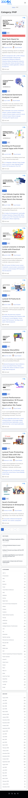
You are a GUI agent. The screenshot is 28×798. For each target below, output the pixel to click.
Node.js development (16, 63)
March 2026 (5, 711)
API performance (12, 314)
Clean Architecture (19, 364)
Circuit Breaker (16, 470)
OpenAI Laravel (14, 117)
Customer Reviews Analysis (8, 114)
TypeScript (5, 681)
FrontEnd (4, 612)
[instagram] (9, 794)
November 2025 (6, 722)
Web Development (6, 270)
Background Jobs (8, 470)
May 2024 (5, 772)
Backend (4, 584)
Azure (4, 581)
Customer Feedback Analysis (14, 112)
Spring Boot (18, 520)
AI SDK (5, 314)
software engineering (14, 218)
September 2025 (6, 728)
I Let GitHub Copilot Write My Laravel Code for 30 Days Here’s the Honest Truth (13, 555)
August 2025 (5, 731)
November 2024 (6, 756)
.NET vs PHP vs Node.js (19, 55)
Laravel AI (18, 114)
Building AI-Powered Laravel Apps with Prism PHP (12, 148)
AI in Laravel (14, 110)
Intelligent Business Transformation (10, 626)
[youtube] (17, 794)
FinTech (4, 606)
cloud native (7, 518)
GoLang (4, 617)
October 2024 (6, 759)
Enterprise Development (16, 518)
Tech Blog (17, 320)
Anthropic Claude (16, 162)
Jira (3, 631)
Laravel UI (4, 269)
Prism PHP (18, 166)
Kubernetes (5, 634)
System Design (5, 474)
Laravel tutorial (20, 267)
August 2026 (5, 697)
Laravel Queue (12, 472)
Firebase (4, 609)
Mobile (4, 645)
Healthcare (5, 620)
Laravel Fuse (5, 472)
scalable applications (14, 64)
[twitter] (12, 794)
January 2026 (5, 717)
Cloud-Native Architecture (8, 589)
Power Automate (6, 656)
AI (4, 162)
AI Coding (6, 213)
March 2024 (5, 778)
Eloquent (19, 316)
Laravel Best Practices (11, 365)
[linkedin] (15, 794)
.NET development (8, 55)
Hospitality (5, 623)
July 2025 (5, 733)
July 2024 (5, 767)
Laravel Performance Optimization (10, 422)
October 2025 (6, 725)
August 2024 (5, 764)
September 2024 (6, 761)
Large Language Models (17, 164)
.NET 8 (4, 33)
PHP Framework (20, 269)
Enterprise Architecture (14, 59)
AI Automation (7, 110)
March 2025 (5, 745)
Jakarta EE (4, 520)
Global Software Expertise (8, 614)
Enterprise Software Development (10, 61)
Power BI (4, 659)
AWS (4, 578)
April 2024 (5, 775)
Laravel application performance (12, 418)
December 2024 (6, 753)
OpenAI (4, 166)
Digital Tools (5, 600)
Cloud (4, 587)
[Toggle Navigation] (25, 2)
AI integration (8, 162)
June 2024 (5, 770)
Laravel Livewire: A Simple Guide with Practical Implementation (13, 249)
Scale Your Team (6, 676)
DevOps (4, 598)
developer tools (13, 316)
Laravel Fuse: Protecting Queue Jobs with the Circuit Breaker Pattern (12, 454)
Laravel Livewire (13, 267)
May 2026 (5, 706)
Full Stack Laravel (15, 265)
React (4, 667)
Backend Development (9, 364)
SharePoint (5, 678)
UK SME (4, 684)
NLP (9, 117)
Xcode (4, 687)
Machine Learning (6, 637)
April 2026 (5, 708)
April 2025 (5, 742)
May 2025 (5, 739)
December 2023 (6, 786)
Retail (4, 673)
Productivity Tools (17, 217)
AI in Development (13, 213)
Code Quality (21, 213)
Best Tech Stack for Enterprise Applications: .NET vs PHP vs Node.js (12, 41)
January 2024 (5, 784)
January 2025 (5, 750)
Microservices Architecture (8, 639)
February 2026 (6, 714)
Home (13, 7)
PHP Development (10, 166)
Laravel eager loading (17, 420)
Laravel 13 (6, 318)
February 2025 (6, 747)
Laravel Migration (14, 318)
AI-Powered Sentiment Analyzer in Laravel (12, 545)
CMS (4, 592)
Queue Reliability (20, 472)
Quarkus (13, 520)
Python (4, 665)
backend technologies (7, 57)
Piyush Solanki (18, 47)
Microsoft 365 (5, 642)
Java (4, 498)
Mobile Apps (5, 648)
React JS (4, 670)
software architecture (14, 367)
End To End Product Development (10, 603)
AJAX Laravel (7, 265)
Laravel (4, 91)
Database (5, 595)
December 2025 (6, 719)
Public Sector (5, 662)
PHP (8, 33)
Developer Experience (7, 215)
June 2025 (5, 736)
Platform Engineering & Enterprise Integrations (14, 35)
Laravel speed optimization (17, 424)
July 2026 (5, 700)
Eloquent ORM (16, 215)
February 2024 (6, 781)
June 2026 (5, 703)
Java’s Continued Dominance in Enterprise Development (13, 504)
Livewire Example (12, 269)
